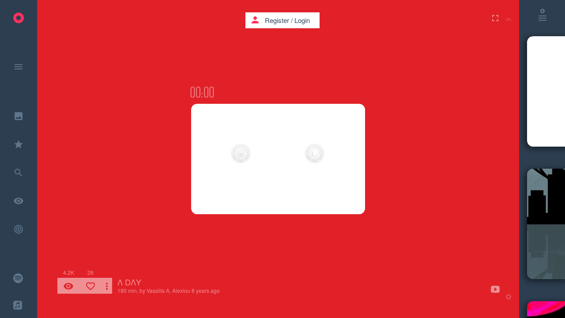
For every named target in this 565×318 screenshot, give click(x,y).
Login (302, 20)
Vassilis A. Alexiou (168, 290)
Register (277, 20)
